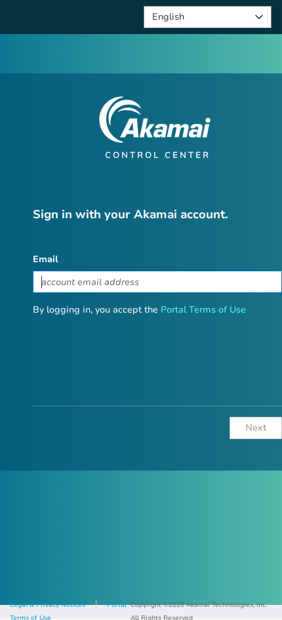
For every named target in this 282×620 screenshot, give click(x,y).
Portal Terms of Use (203, 309)
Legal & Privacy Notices (47, 605)
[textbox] (157, 282)
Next (256, 427)
